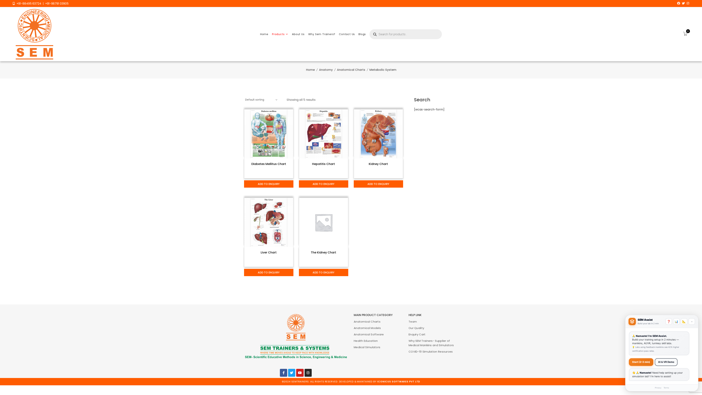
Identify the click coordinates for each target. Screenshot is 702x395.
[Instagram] (688, 3)
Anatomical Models (367, 328)
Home (264, 34)
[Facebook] (678, 3)
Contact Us (347, 34)
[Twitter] (683, 3)
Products (278, 34)
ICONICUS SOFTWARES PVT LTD (398, 381)
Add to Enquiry (269, 184)
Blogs (362, 34)
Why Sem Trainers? (321, 34)
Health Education (366, 341)
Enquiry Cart (417, 334)
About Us (298, 34)
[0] (685, 34)
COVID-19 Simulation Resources (431, 351)
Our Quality (416, 328)
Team (413, 321)
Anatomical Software (369, 334)
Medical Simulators (367, 347)
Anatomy (326, 70)
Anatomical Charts (351, 70)
